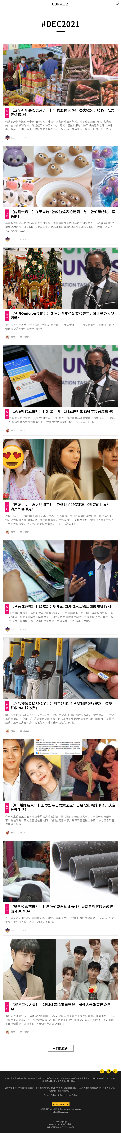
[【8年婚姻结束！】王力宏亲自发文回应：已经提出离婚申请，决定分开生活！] (60, 770)
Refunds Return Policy (67, 1095)
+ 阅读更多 (60, 1048)
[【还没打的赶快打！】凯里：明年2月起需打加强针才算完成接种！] (60, 376)
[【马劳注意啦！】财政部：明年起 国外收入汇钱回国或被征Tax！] (60, 571)
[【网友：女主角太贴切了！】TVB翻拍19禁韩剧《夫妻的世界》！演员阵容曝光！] (60, 469)
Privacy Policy (50, 1095)
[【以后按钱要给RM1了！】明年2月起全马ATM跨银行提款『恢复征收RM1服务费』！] (60, 668)
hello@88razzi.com (60, 1111)
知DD (13, 337)
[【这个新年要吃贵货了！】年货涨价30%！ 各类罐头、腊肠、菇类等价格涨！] (60, 75)
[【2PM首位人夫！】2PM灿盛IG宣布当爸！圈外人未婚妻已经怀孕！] (60, 969)
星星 (13, 137)
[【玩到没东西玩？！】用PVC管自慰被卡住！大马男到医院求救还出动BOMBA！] (60, 871)
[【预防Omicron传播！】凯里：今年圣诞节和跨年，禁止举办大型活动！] (60, 278)
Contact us (60, 1104)
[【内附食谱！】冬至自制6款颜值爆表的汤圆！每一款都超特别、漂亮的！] (60, 176)
